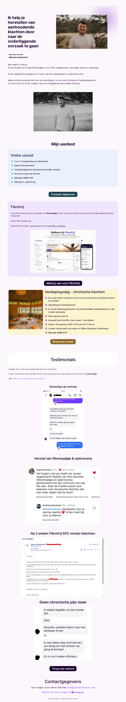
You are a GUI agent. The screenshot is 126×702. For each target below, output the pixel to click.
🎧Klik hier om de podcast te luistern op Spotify (27, 379)
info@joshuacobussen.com (81, 687)
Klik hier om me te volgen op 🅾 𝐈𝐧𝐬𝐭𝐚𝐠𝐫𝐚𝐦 (63, 692)
